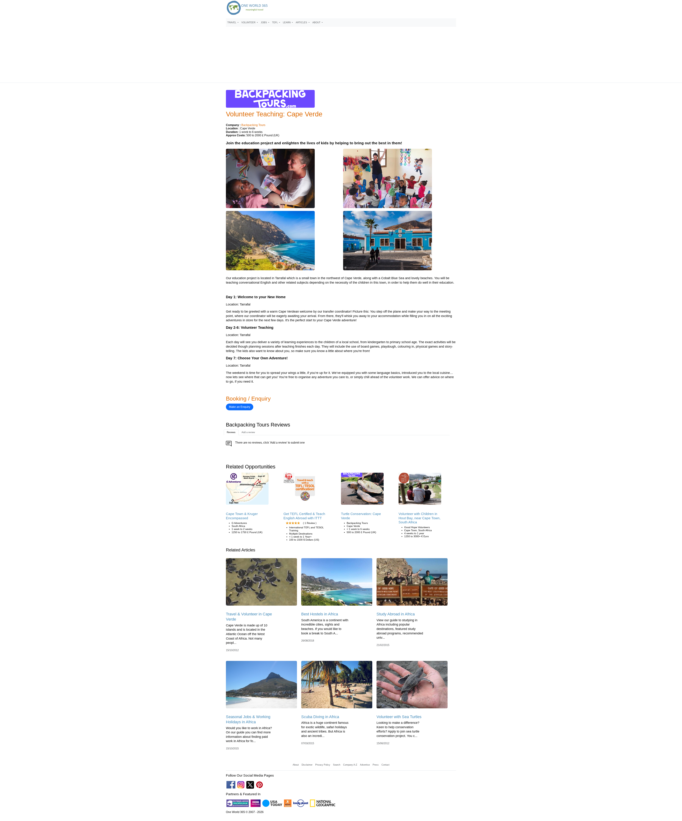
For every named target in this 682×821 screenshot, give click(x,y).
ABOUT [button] (316, 22)
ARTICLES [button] (302, 22)
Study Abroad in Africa (396, 614)
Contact (385, 764)
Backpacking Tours (253, 125)
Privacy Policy (322, 764)
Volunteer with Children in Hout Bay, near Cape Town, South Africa (419, 518)
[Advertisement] (341, 53)
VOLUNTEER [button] (248, 22)
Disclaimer (307, 764)
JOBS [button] (264, 22)
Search (336, 764)
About (296, 764)
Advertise (365, 764)
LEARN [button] (287, 22)
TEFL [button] (275, 22)
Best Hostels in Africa (319, 614)
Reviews (231, 432)
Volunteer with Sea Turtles (399, 717)
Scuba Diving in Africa (320, 717)
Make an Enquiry (239, 406)
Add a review (248, 432)
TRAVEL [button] (232, 22)
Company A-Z (350, 764)
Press (376, 764)
